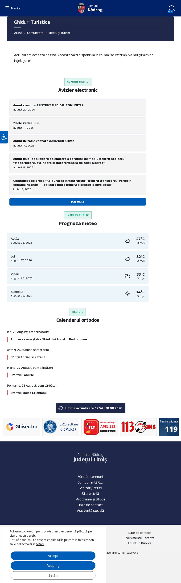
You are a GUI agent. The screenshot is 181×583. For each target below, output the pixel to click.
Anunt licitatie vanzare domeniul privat (43, 141)
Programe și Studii (90, 499)
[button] (4, 137)
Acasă (18, 33)
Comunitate (35, 33)
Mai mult (78, 201)
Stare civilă (90, 494)
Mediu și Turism (59, 33)
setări (40, 544)
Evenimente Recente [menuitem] (140, 538)
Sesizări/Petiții (90, 488)
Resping (53, 565)
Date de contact (90, 505)
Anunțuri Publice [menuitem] (140, 543)
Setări (53, 575)
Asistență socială (90, 510)
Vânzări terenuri (90, 477)
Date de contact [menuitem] (139, 533)
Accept (53, 555)
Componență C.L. (90, 482)
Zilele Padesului (26, 123)
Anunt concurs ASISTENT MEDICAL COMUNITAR (48, 105)
